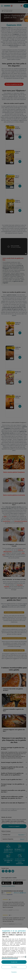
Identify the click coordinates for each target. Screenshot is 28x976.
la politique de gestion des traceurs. (14, 957)
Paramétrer (14, 972)
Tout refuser (14, 967)
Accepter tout (14, 962)
